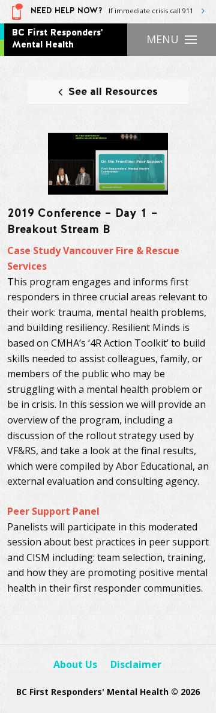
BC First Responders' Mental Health (57, 38)
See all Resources (113, 92)
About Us (75, 664)
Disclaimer (135, 664)
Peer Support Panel (53, 511)
